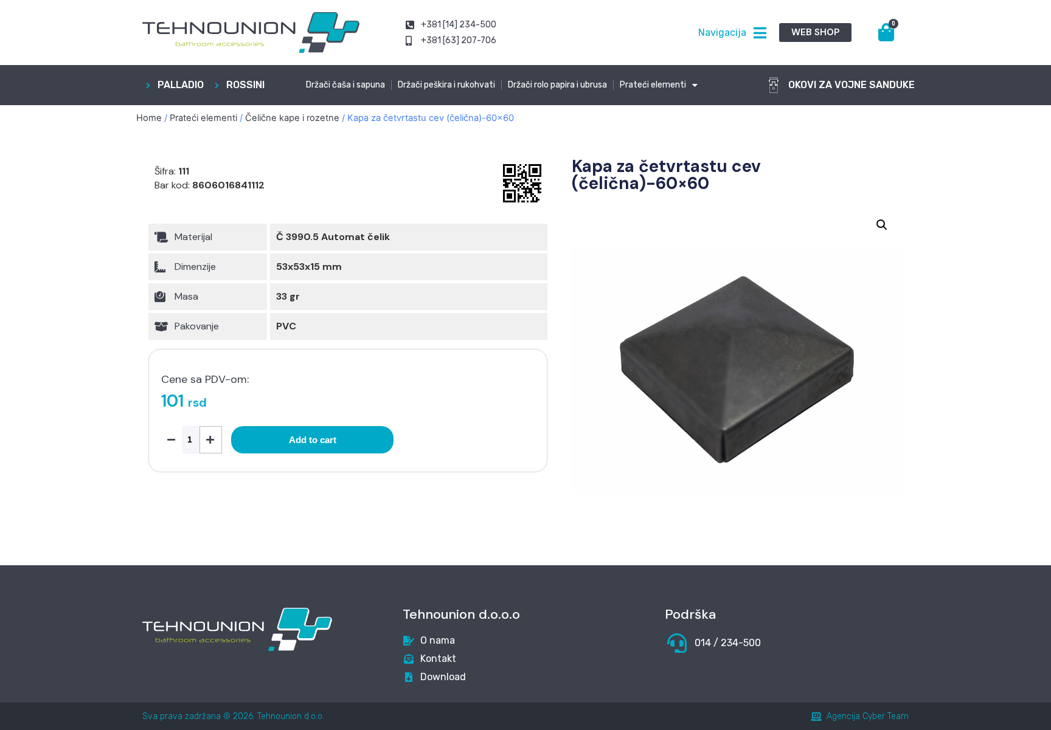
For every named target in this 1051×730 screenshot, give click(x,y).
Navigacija (722, 32)
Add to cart (312, 440)
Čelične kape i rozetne (292, 117)
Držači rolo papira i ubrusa (557, 85)
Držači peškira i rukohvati (446, 85)
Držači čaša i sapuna (345, 85)
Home (149, 117)
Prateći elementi (653, 85)
